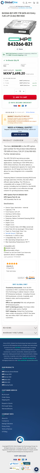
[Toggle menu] (37, 2)
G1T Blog (4, 431)
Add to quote (20, 134)
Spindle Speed (10, 233)
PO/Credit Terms (7, 406)
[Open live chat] (36, 469)
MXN (29, 2)
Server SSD (6, 377)
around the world (32, 360)
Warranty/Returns (7, 409)
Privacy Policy (6, 426)
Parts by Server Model (10, 372)
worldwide (21, 8)
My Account (5, 394)
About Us (5, 418)
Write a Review (30, 112)
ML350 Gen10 (10, 248)
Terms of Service (7, 429)
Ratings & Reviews (7, 423)
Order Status (6, 397)
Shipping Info (6, 400)
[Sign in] (26, 2)
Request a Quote (7, 403)
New (4, 66)
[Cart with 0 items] (34, 2)
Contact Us (5, 421)
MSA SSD (6, 382)
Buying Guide (7, 385)
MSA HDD (6, 380)
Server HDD (7, 374)
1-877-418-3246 (20, 456)
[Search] (23, 2)
